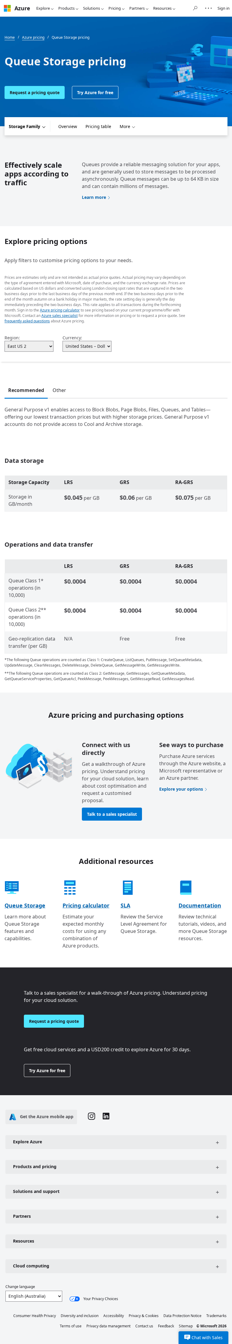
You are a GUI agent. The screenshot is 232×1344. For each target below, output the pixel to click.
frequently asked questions (27, 321)
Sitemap (186, 1326)
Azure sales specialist (59, 315)
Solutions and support (36, 1191)
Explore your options (181, 789)
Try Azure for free (95, 92)
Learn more (94, 197)
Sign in (224, 8)
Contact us (144, 1326)
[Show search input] (195, 8)
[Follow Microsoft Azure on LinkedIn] (106, 1117)
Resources (162, 8)
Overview (67, 126)
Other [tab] (59, 390)
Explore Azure (27, 1142)
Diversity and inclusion (79, 1315)
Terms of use (71, 1326)
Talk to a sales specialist (112, 814)
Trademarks (216, 1315)
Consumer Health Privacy (34, 1315)
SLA (125, 905)
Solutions (91, 8)
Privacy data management (108, 1326)
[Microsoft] (7, 8)
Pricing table (98, 126)
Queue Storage (25, 905)
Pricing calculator (86, 905)
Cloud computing (31, 1266)
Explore (43, 8)
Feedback (166, 1326)
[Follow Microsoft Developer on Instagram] (91, 1117)
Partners (137, 8)
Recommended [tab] (26, 390)
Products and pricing (34, 1166)
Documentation (200, 905)
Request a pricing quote (35, 92)
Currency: (72, 338)
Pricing (114, 8)
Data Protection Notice (182, 1315)
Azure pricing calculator (60, 310)
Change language (20, 1286)
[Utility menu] (208, 8)
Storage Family (24, 126)
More (125, 126)
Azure (22, 8)
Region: (12, 338)
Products (66, 8)
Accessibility (113, 1315)
